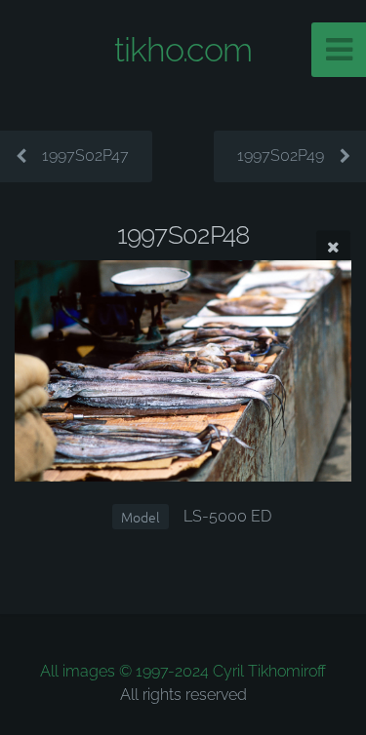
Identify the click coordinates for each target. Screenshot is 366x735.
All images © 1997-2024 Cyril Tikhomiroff (183, 671)
